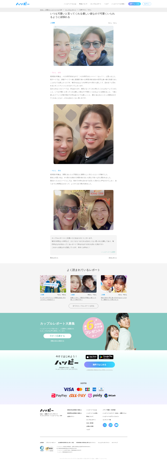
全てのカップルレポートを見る (83, 306)
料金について (83, 4)
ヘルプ (106, 4)
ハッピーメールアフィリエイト (111, 416)
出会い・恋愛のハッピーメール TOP (51, 10)
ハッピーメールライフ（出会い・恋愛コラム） (115, 413)
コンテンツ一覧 (107, 419)
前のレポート (54, 257)
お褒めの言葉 (89, 426)
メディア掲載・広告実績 (109, 410)
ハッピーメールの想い (118, 4)
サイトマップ (115, 442)
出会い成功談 (89, 423)
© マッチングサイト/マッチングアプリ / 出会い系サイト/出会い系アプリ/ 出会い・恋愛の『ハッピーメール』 (83, 458)
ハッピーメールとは (70, 4)
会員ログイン (70, 416)
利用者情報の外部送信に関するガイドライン (86, 442)
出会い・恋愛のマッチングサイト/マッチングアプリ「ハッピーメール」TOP (51, 414)
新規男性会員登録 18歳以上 (74, 413)
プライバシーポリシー (51, 442)
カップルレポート (95, 4)
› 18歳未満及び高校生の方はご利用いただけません (99, 370)
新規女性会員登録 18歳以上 (74, 410)
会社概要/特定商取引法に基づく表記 (66, 442)
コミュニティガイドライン (103, 442)
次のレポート (113, 257)
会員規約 (42, 442)
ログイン (147, 4)
